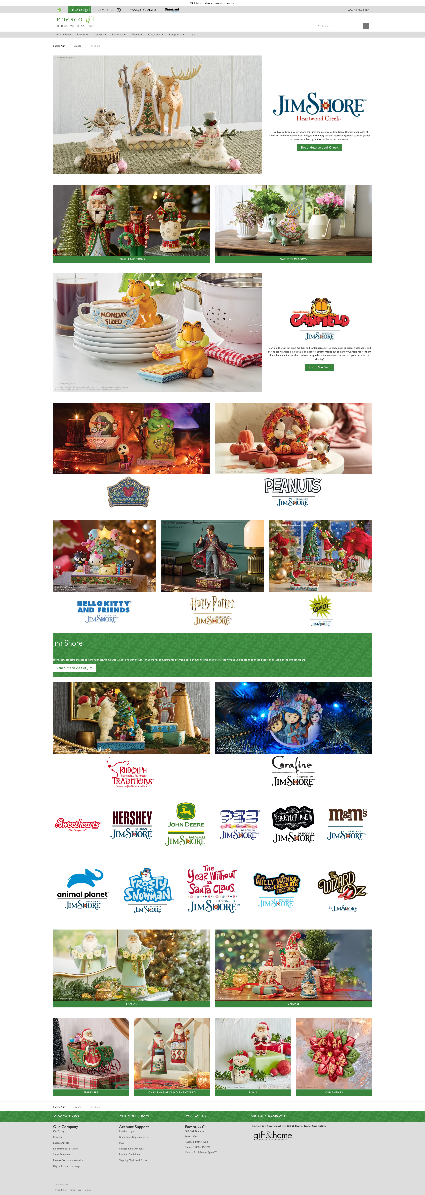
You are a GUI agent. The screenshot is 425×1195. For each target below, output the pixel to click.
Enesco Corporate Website (68, 1160)
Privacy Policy (60, 1190)
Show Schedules (62, 1154)
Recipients (176, 34)
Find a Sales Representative (134, 1137)
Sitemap (88, 1190)
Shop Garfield (320, 367)
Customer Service (135, 1116)
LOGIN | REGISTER (358, 9)
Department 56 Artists (65, 1148)
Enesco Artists (61, 1142)
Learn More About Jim (74, 668)
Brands (81, 34)
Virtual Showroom (268, 1116)
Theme (136, 34)
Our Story (58, 1131)
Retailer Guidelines (129, 1154)
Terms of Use (75, 1190)
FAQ (121, 1142)
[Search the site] (366, 26)
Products (118, 34)
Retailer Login (126, 1131)
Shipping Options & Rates (133, 1160)
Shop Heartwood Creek (319, 147)
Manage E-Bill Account (131, 1148)
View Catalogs (66, 1116)
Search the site (324, 26)
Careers (57, 1137)
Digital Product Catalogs (66, 1166)
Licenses (99, 34)
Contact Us (196, 1116)
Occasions (154, 34)
